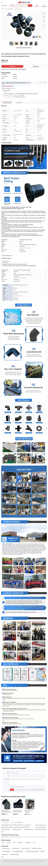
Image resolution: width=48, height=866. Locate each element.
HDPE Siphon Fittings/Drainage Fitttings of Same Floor (18, 825)
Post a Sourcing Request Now (37, 789)
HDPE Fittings (26, 827)
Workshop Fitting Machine (40, 827)
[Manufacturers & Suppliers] (24, 2)
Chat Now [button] (36, 66)
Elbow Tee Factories (26, 848)
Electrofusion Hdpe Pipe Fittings (32, 851)
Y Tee (34, 842)
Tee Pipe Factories (5, 848)
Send (12, 789)
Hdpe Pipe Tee (5, 854)
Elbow (3, 842)
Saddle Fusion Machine (17, 829)
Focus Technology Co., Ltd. (15, 861)
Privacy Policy (42, 861)
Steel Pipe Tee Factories (36, 848)
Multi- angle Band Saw (5, 829)
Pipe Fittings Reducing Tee (18, 851)
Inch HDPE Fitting (27, 825)
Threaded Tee (27, 842)
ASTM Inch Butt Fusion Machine (41, 825)
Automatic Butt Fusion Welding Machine (18, 827)
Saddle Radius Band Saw (29, 829)
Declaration (37, 861)
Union (14, 842)
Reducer (8, 842)
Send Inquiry (12, 66)
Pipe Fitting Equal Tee (6, 851)
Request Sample (22, 69)
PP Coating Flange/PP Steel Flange (7, 825)
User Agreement (31, 861)
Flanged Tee (20, 842)
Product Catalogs (18, 822)
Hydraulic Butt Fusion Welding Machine (7, 827)
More (2, 856)
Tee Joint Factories (15, 848)
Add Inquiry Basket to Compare (24, 47)
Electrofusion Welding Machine (41, 829)
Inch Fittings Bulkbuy (14, 854)
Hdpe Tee (42, 851)
